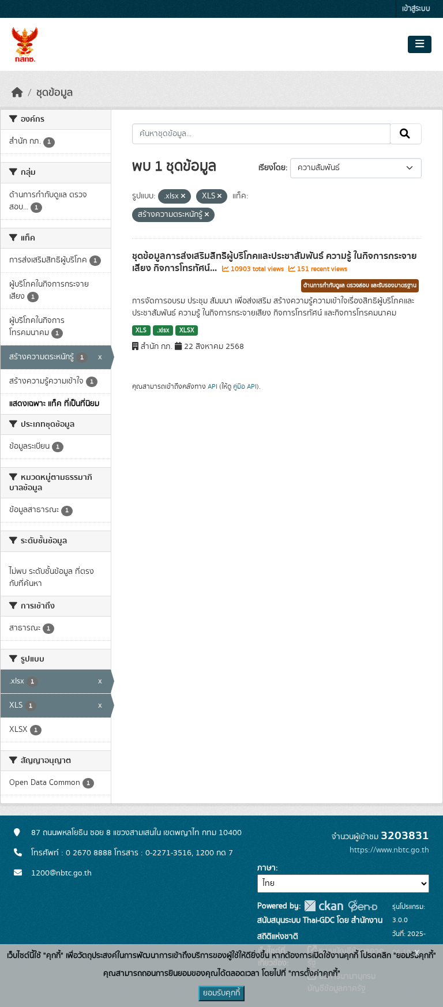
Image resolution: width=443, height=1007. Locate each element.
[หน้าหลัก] (17, 92)
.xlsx (163, 330)
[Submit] (406, 133)
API (212, 386)
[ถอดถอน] (183, 196)
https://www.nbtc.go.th (389, 850)
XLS (141, 330)
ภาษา (266, 868)
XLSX (186, 330)
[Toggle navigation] (419, 44)
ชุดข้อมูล (54, 92)
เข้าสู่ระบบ (416, 8)
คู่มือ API (245, 386)
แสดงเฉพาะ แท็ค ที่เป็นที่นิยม (54, 403)
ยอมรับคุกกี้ (221, 993)
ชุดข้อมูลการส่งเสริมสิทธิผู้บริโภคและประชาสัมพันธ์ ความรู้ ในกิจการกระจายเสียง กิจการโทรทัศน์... (274, 262)
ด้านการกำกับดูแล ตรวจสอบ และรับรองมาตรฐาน (359, 285)
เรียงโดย (272, 168)
